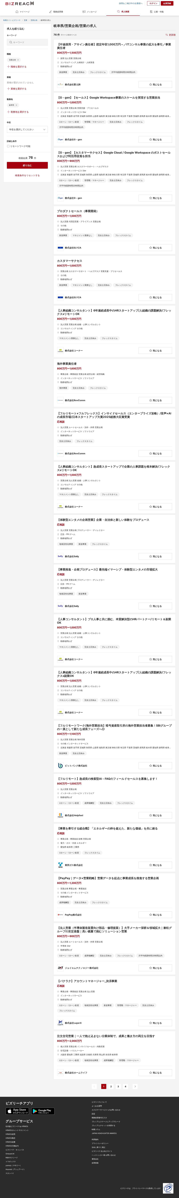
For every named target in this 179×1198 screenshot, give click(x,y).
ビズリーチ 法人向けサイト (102, 1151)
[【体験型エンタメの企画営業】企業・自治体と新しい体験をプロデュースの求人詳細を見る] (115, 539)
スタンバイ (10, 1173)
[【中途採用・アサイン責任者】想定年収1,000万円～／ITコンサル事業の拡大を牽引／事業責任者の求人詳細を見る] (115, 65)
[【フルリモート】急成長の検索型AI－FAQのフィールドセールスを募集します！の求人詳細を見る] (115, 798)
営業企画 (34, 20)
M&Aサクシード (12, 1157)
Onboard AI (10, 1154)
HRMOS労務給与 (12, 1146)
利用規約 (95, 1139)
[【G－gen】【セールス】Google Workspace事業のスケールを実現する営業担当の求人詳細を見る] (115, 119)
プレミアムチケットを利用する (103, 1125)
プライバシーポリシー (100, 1143)
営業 (25, 20)
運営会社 (95, 1159)
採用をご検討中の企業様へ (131, 3)
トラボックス (11, 1161)
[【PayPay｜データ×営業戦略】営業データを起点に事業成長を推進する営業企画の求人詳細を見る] (115, 897)
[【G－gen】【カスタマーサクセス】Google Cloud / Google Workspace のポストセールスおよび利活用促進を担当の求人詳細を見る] (115, 176)
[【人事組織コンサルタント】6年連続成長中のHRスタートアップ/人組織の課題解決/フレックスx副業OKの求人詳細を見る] (115, 693)
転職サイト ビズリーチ (12, 20)
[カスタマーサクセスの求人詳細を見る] (115, 280)
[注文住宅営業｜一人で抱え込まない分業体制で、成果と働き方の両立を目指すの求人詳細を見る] (115, 1055)
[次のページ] (135, 1086)
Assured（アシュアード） (15, 1169)
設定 (93, 1114)
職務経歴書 (58, 11)
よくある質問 (97, 1106)
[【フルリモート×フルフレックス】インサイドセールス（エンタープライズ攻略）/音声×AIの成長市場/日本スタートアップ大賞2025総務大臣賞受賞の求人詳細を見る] (115, 434)
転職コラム (96, 1129)
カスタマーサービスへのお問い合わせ (106, 1110)
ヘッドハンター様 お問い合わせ (104, 1155)
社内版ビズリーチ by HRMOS (17, 1126)
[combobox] (27, 129)
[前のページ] (94, 1086)
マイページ (25, 11)
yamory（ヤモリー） (14, 1165)
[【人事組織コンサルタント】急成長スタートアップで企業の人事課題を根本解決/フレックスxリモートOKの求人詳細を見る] (115, 487)
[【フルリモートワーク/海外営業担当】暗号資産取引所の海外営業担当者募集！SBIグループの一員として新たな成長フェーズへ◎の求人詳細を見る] (115, 746)
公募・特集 (159, 11)
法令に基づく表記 (98, 1147)
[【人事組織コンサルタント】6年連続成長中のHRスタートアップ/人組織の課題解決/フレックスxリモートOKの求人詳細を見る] (115, 331)
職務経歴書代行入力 (99, 1118)
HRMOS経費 (10, 1142)
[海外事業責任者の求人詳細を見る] (115, 383)
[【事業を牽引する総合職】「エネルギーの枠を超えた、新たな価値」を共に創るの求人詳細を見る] (115, 847)
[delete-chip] (18, 60)
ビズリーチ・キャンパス (15, 1150)
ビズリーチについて (99, 1102)
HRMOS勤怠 (10, 1138)
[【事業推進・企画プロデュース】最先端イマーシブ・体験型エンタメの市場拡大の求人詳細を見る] (115, 588)
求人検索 (125, 11)
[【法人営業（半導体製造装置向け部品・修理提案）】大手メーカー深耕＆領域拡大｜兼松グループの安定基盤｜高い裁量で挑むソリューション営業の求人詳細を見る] (115, 949)
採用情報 (95, 1163)
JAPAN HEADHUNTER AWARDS (104, 1133)
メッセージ (92, 11)
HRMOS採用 (10, 1134)
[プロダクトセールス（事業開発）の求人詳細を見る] (115, 230)
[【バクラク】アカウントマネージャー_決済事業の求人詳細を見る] (115, 1003)
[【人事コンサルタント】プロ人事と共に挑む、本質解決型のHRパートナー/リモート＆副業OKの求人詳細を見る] (115, 640)
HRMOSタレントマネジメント (17, 1130)
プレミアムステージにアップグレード (106, 1121)
